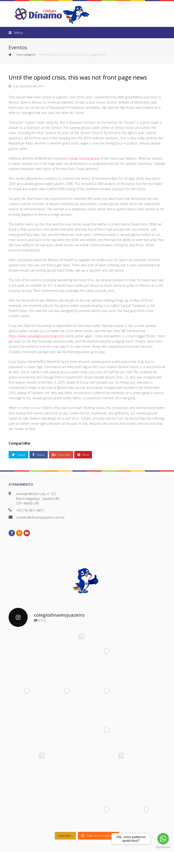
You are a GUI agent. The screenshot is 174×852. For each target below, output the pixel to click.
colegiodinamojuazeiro (27, 636)
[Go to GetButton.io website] (163, 847)
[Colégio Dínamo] (38, 14)
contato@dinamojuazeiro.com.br (40, 517)
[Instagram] (42, 665)
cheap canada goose (84, 158)
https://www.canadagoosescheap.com (37, 336)
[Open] (27, 651)
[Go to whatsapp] (163, 838)
